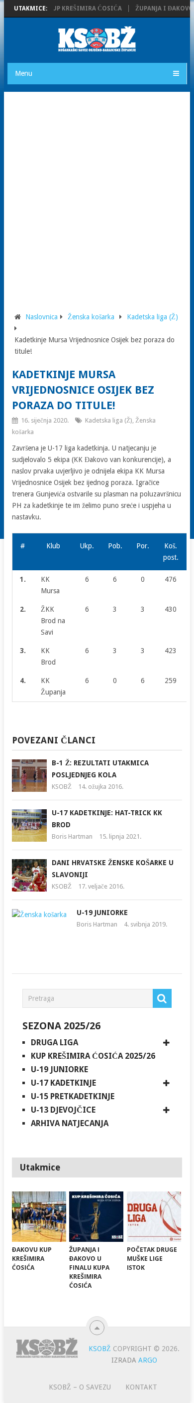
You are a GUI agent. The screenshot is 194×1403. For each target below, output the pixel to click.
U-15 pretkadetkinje (72, 1096)
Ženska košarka (91, 317)
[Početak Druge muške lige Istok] (154, 1216)
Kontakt (141, 1387)
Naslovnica (41, 317)
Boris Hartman (72, 836)
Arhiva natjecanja (69, 1123)
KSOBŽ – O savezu (80, 1387)
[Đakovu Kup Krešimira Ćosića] (39, 1216)
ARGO (147, 1360)
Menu (23, 73)
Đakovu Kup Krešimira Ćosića (64, 8)
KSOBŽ (62, 786)
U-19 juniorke (102, 913)
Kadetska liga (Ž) (152, 317)
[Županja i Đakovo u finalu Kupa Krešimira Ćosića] (96, 1216)
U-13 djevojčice (63, 1110)
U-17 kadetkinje (63, 1083)
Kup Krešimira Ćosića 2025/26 (93, 1056)
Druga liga (54, 1042)
